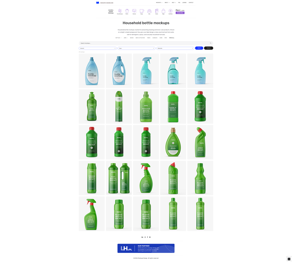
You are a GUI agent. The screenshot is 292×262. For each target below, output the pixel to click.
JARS (125, 37)
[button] (142, 237)
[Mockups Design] (104, 2)
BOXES (132, 37)
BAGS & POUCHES (140, 37)
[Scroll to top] (289, 259)
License (184, 2)
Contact (191, 2)
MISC (166, 37)
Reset (199, 48)
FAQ (179, 2)
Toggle (209, 48)
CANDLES (154, 37)
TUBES (148, 37)
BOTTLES (118, 37)
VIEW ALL (171, 37)
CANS (161, 37)
